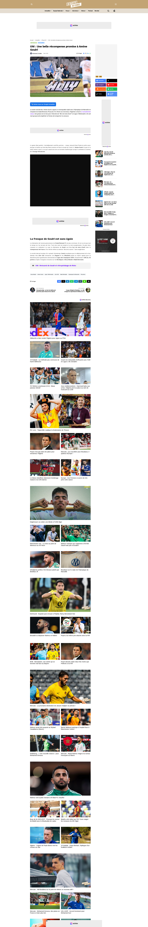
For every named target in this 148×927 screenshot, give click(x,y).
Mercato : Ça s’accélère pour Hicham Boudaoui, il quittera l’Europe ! (109, 183)
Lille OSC (57, 274)
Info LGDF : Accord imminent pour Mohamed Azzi (109, 223)
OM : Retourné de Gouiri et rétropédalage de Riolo (55, 266)
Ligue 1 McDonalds (49, 274)
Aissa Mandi (33, 274)
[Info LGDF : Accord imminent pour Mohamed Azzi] (99, 223)
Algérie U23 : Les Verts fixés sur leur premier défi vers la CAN (110, 203)
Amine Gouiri (40, 274)
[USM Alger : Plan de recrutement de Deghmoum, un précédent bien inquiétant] (99, 173)
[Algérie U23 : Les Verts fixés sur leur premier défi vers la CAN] (99, 203)
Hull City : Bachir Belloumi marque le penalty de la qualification (109, 153)
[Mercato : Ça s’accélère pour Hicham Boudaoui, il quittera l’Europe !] (99, 183)
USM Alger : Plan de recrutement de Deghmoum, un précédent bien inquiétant (109, 173)
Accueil (31, 40)
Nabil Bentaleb (63, 274)
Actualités (37, 40)
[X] (112, 80)
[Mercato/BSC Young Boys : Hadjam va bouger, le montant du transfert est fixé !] (99, 213)
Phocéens (83, 274)
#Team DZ (44, 40)
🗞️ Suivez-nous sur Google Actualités (43, 104)
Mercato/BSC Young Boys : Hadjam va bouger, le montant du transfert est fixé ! (110, 213)
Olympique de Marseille (74, 274)
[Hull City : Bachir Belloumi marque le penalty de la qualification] (99, 153)
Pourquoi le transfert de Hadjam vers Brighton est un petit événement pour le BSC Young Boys (110, 163)
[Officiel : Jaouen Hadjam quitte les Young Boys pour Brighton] (99, 193)
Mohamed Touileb (37, 53)
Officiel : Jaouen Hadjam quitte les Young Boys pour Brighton (109, 193)
